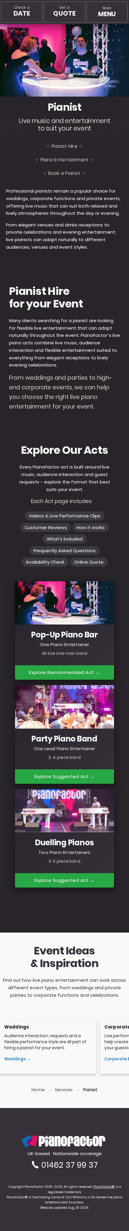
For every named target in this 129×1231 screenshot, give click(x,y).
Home (38, 1090)
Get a (64, 11)
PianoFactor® (104, 1187)
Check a (22, 11)
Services (64, 1090)
